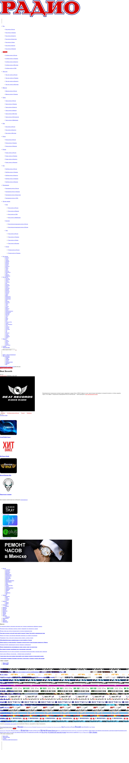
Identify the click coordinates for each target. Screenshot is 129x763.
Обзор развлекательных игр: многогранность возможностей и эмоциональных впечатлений (27, 677)
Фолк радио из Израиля (13, 211)
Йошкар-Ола (7, 296)
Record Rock (3, 669)
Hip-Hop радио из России (11, 169)
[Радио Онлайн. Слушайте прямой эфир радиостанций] (40, 16)
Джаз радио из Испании (13, 243)
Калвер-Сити (8, 298)
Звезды (6, 340)
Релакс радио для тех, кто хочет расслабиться (10, 732)
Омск (6, 317)
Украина (7, 260)
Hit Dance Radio (4, 456)
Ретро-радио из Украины (11, 143)
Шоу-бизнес (7, 345)
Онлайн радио (3, 375)
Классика (7, 220)
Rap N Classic (4, 715)
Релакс (4, 149)
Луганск (7, 306)
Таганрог (7, 328)
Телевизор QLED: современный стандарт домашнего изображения (15, 644)
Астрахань (7, 281)
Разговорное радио (122, 730)
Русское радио (4, 718)
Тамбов (7, 590)
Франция (7, 274)
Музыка (7, 343)
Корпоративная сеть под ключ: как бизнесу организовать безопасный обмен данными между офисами (23, 651)
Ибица (6, 295)
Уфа (6, 331)
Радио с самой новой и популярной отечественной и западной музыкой (101, 730)
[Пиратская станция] (8, 491)
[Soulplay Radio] (10, 513)
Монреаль (7, 308)
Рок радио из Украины (10, 32)
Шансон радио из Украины (11, 94)
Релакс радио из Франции (11, 162)
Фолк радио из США (13, 214)
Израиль (7, 262)
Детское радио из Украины (14, 253)
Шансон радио (86, 732)
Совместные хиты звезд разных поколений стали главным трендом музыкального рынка (22, 656)
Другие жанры (6, 201)
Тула (6, 330)
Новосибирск (8, 312)
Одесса (6, 315)
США (6, 273)
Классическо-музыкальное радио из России (18, 224)
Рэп (4, 165)
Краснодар (7, 302)
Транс (4, 97)
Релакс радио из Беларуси (11, 159)
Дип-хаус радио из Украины (11, 78)
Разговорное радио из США (11, 198)
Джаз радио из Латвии (13, 240)
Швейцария (7, 275)
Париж (6, 318)
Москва (6, 309)
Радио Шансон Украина (7, 691)
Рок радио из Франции (10, 48)
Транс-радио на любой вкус (72, 732)
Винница (7, 290)
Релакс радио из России (10, 152)
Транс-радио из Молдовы (11, 113)
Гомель (6, 294)
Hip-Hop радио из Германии (11, 178)
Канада (6, 267)
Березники (7, 285)
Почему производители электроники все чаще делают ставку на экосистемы (18, 647)
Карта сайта (5, 736)
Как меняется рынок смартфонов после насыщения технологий (15, 649)
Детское (7, 246)
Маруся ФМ (6, 663)
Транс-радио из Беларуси (11, 107)
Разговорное (6, 185)
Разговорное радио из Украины (12, 191)
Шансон (5, 87)
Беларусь (7, 257)
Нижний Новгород (9, 311)
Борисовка (7, 288)
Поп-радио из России (10, 126)
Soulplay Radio (6, 514)
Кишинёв (7, 301)
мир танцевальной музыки (91, 394)
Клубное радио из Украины (11, 58)
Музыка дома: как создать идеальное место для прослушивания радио (16, 631)
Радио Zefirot (4, 674)
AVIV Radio (5, 664)
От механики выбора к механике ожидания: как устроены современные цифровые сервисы (21, 626)
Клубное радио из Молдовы (11, 65)
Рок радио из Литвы (10, 42)
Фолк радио (81, 732)
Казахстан (7, 266)
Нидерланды (7, 272)
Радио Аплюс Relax (5, 688)
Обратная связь (6, 347)
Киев (6, 300)
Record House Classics (6, 680)
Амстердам (7, 279)
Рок (4, 26)
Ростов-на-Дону (8, 321)
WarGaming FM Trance (6, 683)
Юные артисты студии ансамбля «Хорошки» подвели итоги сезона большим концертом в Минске (24, 642)
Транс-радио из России (10, 100)
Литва (6, 269)
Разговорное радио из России (12, 188)
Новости (5, 338)
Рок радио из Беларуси (10, 35)
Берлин (6, 286)
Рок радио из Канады (10, 45)
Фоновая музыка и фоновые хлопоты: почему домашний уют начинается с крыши (19, 628)
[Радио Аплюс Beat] (10, 536)
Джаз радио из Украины (13, 237)
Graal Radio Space (5, 437)
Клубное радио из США (10, 68)
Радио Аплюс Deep (5, 685)
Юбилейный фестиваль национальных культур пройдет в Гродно (16, 640)
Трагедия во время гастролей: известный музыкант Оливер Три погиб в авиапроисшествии (22, 633)
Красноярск (8, 578)
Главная (2, 366)
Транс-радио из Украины (11, 104)
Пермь (6, 319)
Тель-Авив (7, 329)
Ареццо (6, 280)
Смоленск (7, 326)
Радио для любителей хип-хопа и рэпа (65, 730)
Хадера (6, 334)
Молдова (7, 271)
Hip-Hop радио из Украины (11, 172)
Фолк (6, 204)
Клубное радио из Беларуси (11, 61)
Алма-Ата (7, 278)
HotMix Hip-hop (4, 707)
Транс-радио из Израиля (10, 110)
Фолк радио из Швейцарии (14, 217)
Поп (4, 123)
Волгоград (7, 291)
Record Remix (6, 526)
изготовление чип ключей (10, 723)
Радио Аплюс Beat (7, 537)
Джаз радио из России (13, 233)
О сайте (4, 346)
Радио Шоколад (4, 699)
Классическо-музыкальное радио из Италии (18, 227)
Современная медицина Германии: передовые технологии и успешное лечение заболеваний (22, 658)
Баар (6, 283)
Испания (7, 263)
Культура (7, 341)
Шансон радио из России (11, 91)
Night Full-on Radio (5, 721)
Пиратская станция (5, 494)
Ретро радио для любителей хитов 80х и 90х (31, 732)
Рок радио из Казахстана (11, 39)
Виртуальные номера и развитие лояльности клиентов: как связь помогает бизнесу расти (26, 704)
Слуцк (6, 325)
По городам (5, 277)
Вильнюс (7, 289)
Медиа (6, 342)
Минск (6, 307)
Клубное (3, 413)
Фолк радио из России (13, 207)
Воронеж (7, 292)
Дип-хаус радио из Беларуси (11, 81)
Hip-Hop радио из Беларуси (11, 175)
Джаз (6, 230)
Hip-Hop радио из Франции (11, 181)
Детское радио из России (13, 249)
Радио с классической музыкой (79, 730)
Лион (6, 304)
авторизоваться (23, 499)
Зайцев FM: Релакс (5, 713)
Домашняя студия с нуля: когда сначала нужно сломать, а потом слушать (16, 637)
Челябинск (7, 336)
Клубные (5, 52)
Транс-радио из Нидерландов (12, 117)
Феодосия (7, 332)
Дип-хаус (5, 71)
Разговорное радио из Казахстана (13, 194)
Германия (7, 261)
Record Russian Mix (5, 475)
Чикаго (6, 337)
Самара (6, 323)
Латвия (6, 268)
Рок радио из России (10, 29)
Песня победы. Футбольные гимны (10, 694)
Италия (6, 264)
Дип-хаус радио (14, 730)
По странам (5, 256)
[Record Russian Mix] (8, 472)
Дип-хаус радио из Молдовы (11, 84)
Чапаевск (7, 335)
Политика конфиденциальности (10, 739)
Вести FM (3, 702)
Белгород (7, 284)
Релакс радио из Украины (11, 156)
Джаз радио (8, 730)
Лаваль (6, 303)
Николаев (7, 314)
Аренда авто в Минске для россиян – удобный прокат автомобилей (15, 653)
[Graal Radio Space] (8, 434)
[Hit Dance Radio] (8, 453)
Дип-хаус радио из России (11, 74)
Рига (6, 320)
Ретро (4, 136)
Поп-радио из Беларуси (10, 130)
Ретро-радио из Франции (11, 146)
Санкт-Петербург (8, 324)
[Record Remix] (10, 525)
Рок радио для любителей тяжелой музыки (54, 732)
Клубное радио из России (11, 55)
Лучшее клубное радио (9, 366)
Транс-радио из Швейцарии (11, 120)
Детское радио (3, 730)
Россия (6, 258)
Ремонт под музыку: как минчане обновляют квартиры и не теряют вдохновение (18, 635)
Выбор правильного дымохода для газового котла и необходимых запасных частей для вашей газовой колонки (33, 672)
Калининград (8, 297)
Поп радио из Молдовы (10, 133)
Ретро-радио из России (10, 139)
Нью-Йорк (7, 313)
